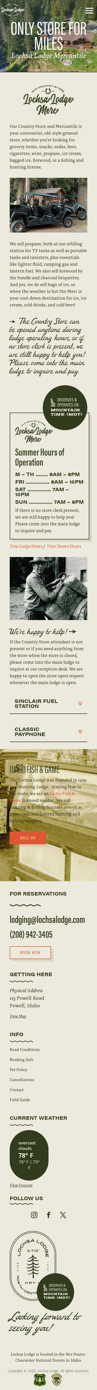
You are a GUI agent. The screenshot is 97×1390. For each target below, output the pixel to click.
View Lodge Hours (26, 546)
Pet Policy (18, 1069)
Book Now (30, 952)
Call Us (28, 838)
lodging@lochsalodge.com (47, 919)
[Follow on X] (63, 1215)
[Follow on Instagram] (34, 1215)
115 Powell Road (27, 997)
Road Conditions (25, 1049)
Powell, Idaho (25, 1005)
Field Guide (20, 1099)
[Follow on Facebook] (48, 1215)
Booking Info (21, 1059)
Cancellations (22, 1079)
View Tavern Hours (64, 546)
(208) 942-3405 (31, 933)
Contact (17, 1089)
